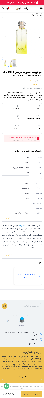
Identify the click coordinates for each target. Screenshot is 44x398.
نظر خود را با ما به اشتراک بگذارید (26, 276)
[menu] (41, 8)
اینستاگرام (20, 377)
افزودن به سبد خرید (33, 394)
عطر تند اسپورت (29, 81)
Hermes (35, 84)
